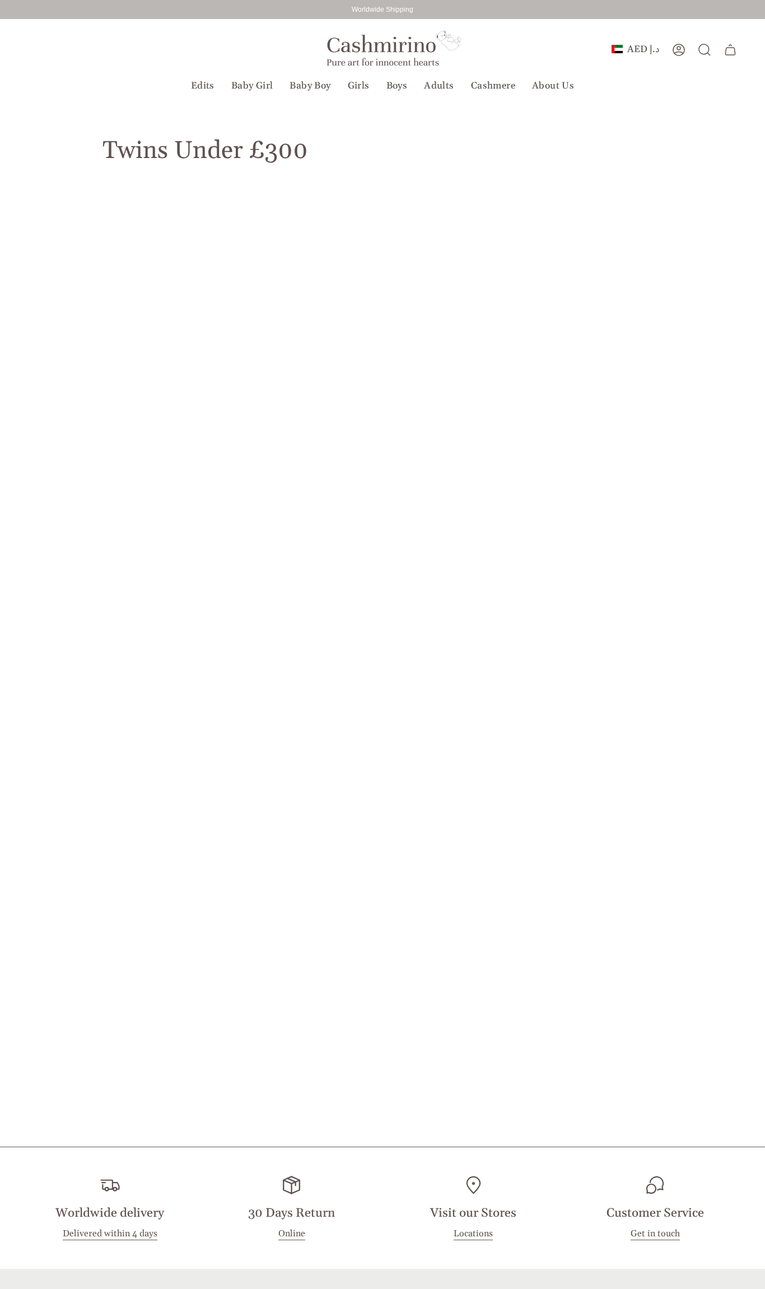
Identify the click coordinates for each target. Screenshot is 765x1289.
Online (291, 1234)
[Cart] (730, 49)
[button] (203, 86)
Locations (473, 1234)
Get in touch (655, 1234)
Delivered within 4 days (110, 1234)
